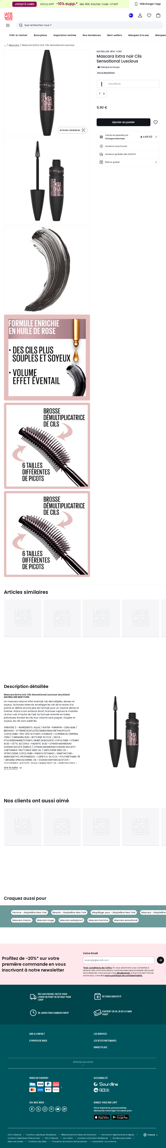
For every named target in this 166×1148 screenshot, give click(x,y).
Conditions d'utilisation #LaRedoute (93, 1138)
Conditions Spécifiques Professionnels (24, 1138)
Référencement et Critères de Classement (78, 1135)
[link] (128, 136)
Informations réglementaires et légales (117, 1135)
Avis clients (68, 1138)
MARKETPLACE (100, 1047)
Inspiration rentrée (64, 35)
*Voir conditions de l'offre (97, 967)
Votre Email (90, 953)
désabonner (123, 973)
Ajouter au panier (123, 122)
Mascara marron (21, 920)
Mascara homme (98, 920)
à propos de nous (38, 1040)
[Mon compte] (140, 15)
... (5, 45)
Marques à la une (138, 35)
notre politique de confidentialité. (124, 975)
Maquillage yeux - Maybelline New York (114, 912)
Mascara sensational (125, 920)
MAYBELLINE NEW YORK (109, 51)
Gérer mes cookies (15, 1141)
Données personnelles (122, 1138)
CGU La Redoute (51, 1138)
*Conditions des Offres (37, 1141)
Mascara (14, 45)
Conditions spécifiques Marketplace (41, 1135)
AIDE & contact (37, 1033)
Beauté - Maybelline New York (69, 912)
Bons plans (40, 35)
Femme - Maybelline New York (29, 912)
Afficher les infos (83, 1062)
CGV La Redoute (14, 1135)
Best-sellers (114, 35)
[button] (158, 15)
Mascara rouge (45, 920)
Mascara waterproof (71, 920)
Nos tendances (92, 35)
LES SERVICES (100, 1033)
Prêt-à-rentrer (18, 35)
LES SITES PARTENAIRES (105, 1040)
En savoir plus (124, 1110)
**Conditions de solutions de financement (70, 1141)
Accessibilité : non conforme (104, 1141)
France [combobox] (151, 1134)
